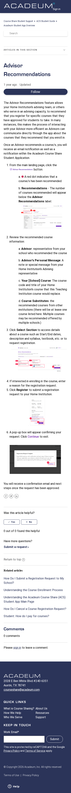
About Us (41, 708)
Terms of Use (11, 775)
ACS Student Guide (45, 21)
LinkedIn (16, 496)
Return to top (12, 559)
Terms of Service (35, 750)
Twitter (11, 496)
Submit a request (15, 547)
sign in (17, 647)
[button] (54, 3)
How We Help (12, 713)
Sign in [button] (56, 9)
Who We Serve (13, 717)
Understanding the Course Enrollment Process (33, 590)
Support (41, 717)
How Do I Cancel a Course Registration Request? (35, 609)
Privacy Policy (12, 750)
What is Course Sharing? (19, 708)
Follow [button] (35, 92)
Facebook (6, 496)
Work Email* (11, 732)
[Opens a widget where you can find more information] (14, 786)
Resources (42, 713)
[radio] (12, 522)
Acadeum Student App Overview (19, 25)
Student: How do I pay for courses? (26, 616)
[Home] (28, 9)
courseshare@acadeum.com (22, 689)
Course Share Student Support (18, 21)
